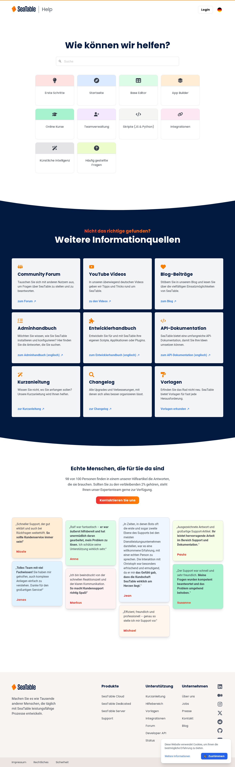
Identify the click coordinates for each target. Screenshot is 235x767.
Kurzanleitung (155, 696)
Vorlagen (152, 711)
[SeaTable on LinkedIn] (220, 686)
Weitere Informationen (177, 756)
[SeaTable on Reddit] (220, 721)
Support (107, 718)
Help (47, 9)
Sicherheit (62, 762)
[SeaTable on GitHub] (220, 730)
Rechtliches (41, 762)
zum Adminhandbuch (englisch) (39, 355)
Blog (185, 726)
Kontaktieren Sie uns (117, 500)
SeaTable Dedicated (116, 704)
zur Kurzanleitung (29, 409)
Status (150, 740)
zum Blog (167, 301)
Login (205, 10)
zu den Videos (98, 301)
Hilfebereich (154, 704)
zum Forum (25, 301)
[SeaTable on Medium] (220, 695)
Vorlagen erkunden (173, 409)
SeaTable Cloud (113, 696)
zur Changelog (98, 409)
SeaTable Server (113, 711)
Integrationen (155, 718)
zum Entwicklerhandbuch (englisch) (112, 355)
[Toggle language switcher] (219, 9)
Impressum (19, 762)
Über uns (188, 696)
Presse (187, 711)
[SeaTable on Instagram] (220, 704)
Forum (150, 726)
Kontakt (188, 718)
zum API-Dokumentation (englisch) (184, 355)
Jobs (185, 704)
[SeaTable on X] (220, 713)
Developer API (156, 733)
